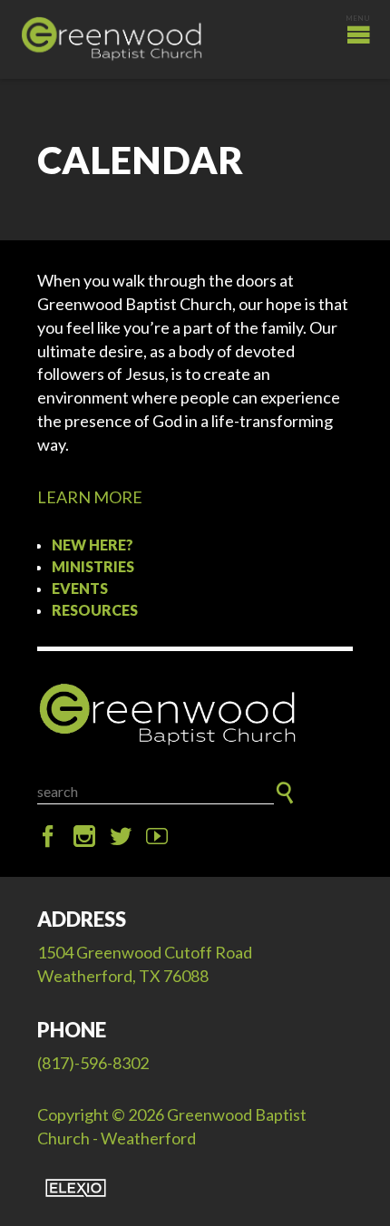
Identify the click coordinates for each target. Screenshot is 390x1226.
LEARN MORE (89, 497)
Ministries (93, 566)
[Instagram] (84, 837)
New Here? (92, 544)
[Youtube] (157, 837)
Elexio (75, 1188)
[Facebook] (48, 837)
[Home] (195, 715)
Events (80, 588)
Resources (95, 609)
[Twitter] (121, 837)
